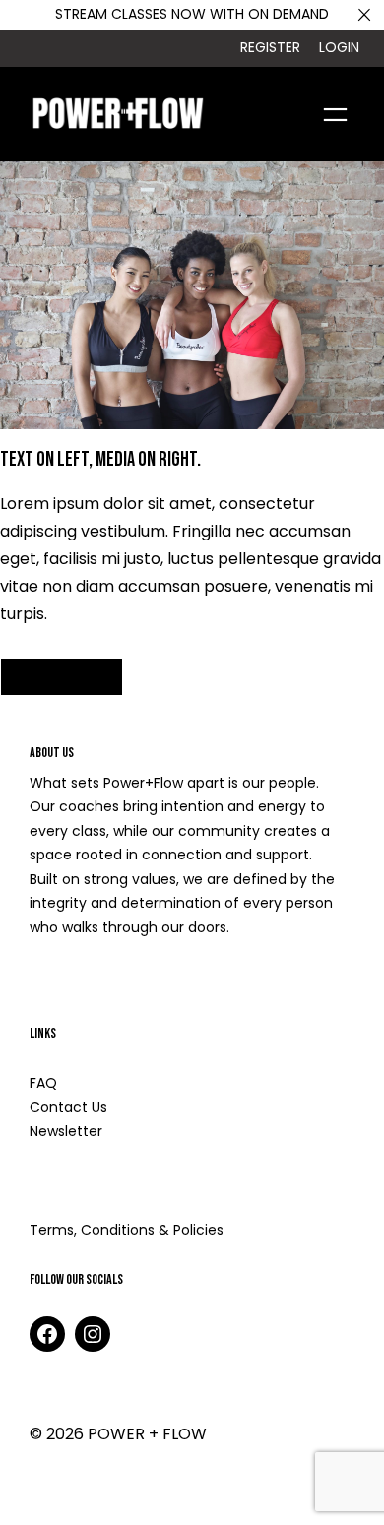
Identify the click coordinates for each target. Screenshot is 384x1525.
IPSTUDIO (187, 1491)
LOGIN (339, 47)
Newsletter (66, 1131)
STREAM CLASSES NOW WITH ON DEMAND (192, 14)
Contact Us (68, 1106)
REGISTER (270, 47)
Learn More (73, 982)
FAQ (43, 1083)
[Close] (364, 15)
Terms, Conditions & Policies (127, 1229)
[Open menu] (335, 114)
